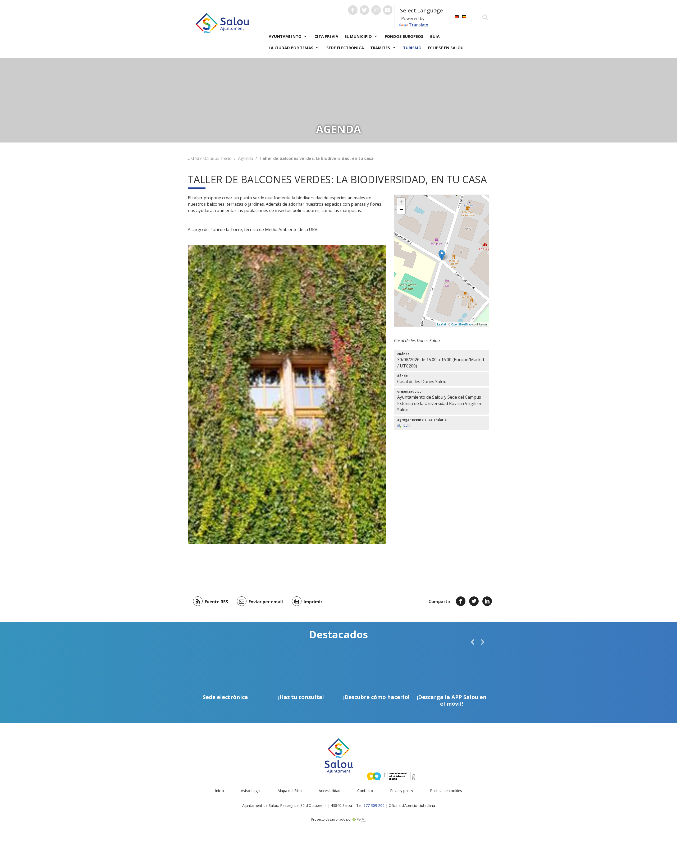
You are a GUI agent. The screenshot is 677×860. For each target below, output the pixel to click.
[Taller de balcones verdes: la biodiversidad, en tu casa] (441, 255)
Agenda (245, 158)
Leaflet (441, 324)
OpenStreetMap (461, 324)
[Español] (464, 16)
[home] (222, 22)
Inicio (226, 158)
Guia (435, 36)
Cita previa (326, 36)
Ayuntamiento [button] (286, 36)
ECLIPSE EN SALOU (446, 47)
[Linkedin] (487, 601)
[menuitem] (457, 16)
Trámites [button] (380, 47)
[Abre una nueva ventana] (353, 10)
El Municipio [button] (359, 36)
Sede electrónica (345, 47)
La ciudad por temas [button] (291, 47)
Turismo (412, 47)
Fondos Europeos (404, 36)
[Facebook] (460, 601)
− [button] (401, 209)
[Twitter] (474, 601)
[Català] (457, 16)
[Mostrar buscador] (485, 16)
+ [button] (401, 202)
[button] (472, 642)
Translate (418, 25)
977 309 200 (374, 805)
